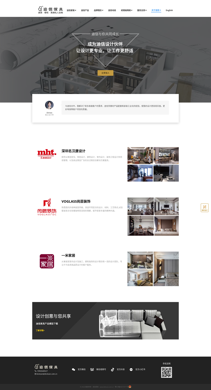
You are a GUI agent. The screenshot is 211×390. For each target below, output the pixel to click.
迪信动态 (112, 10)
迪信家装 (71, 10)
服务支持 (142, 10)
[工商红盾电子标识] (130, 386)
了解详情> (40, 330)
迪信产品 (85, 10)
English (169, 10)
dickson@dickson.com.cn (47, 374)
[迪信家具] (46, 366)
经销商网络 (127, 10)
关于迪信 (156, 10)
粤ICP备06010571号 (121, 387)
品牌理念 (98, 10)
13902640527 (42, 371)
